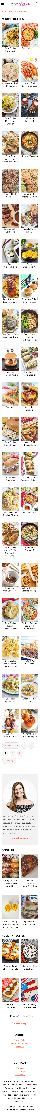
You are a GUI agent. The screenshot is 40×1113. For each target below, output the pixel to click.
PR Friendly (20, 1075)
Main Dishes (24, 11)
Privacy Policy (20, 1040)
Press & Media (20, 1071)
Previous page (11, 745)
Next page (9, 760)
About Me (20, 1047)
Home (4, 11)
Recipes (12, 11)
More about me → (20, 838)
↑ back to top (20, 1024)
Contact (20, 1068)
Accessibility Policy (20, 1043)
